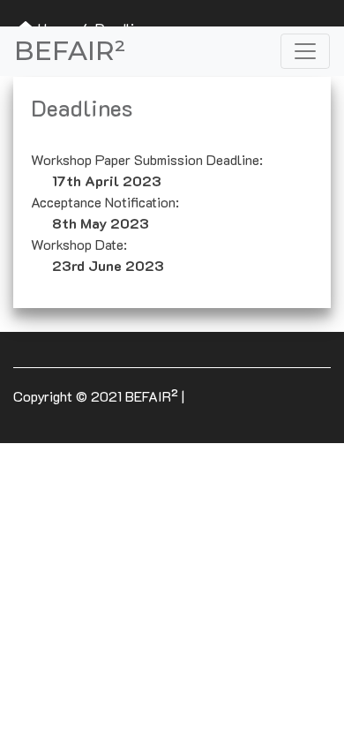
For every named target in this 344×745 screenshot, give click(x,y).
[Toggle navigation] (305, 51)
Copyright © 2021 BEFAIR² (97, 396)
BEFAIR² (70, 51)
